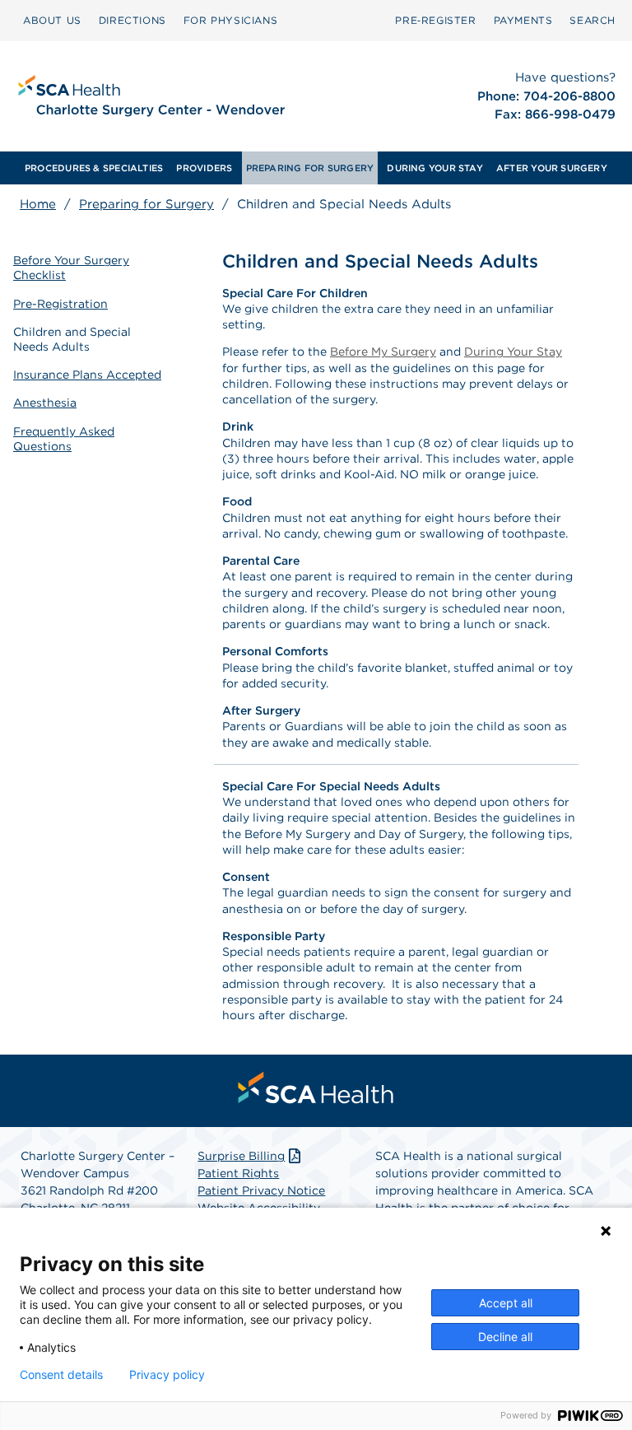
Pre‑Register (435, 20)
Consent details (61, 1374)
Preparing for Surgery (146, 204)
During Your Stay (513, 351)
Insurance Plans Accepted (87, 374)
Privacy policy (167, 1374)
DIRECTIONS (132, 20)
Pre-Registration (60, 303)
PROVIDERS (204, 168)
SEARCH (592, 20)
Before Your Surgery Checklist (71, 268)
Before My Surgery (383, 351)
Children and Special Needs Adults (72, 339)
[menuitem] (52, 20)
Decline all (505, 1337)
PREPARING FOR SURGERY (310, 168)
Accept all (505, 1303)
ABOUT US (52, 20)
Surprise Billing (241, 1155)
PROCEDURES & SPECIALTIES (94, 168)
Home (38, 204)
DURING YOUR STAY (435, 168)
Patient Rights (238, 1173)
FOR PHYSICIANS (230, 20)
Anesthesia (45, 402)
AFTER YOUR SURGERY (551, 168)
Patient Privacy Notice (261, 1190)
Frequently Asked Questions (63, 439)
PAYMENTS (523, 20)
